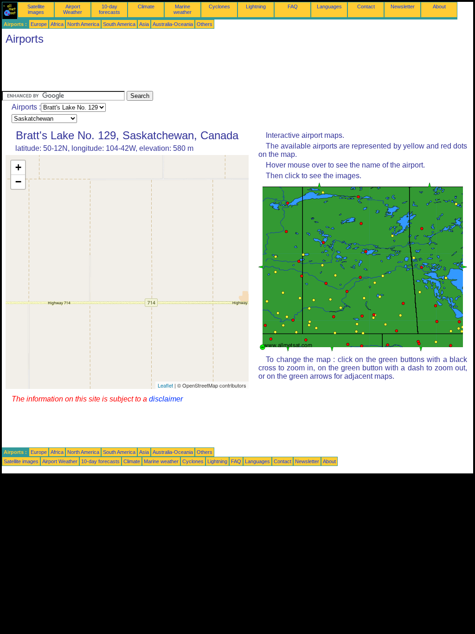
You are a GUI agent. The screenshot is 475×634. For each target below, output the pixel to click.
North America (83, 24)
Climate (146, 6)
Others (204, 24)
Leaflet (165, 385)
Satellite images (36, 9)
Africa (57, 24)
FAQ (293, 6)
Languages (329, 6)
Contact (366, 6)
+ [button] (18, 167)
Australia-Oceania (173, 24)
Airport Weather (72, 9)
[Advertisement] (171, 70)
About (439, 6)
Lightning (256, 6)
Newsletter (403, 6)
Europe (39, 24)
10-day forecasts (109, 9)
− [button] (18, 182)
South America (119, 24)
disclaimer (166, 399)
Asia (144, 24)
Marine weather (182, 9)
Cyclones (219, 6)
